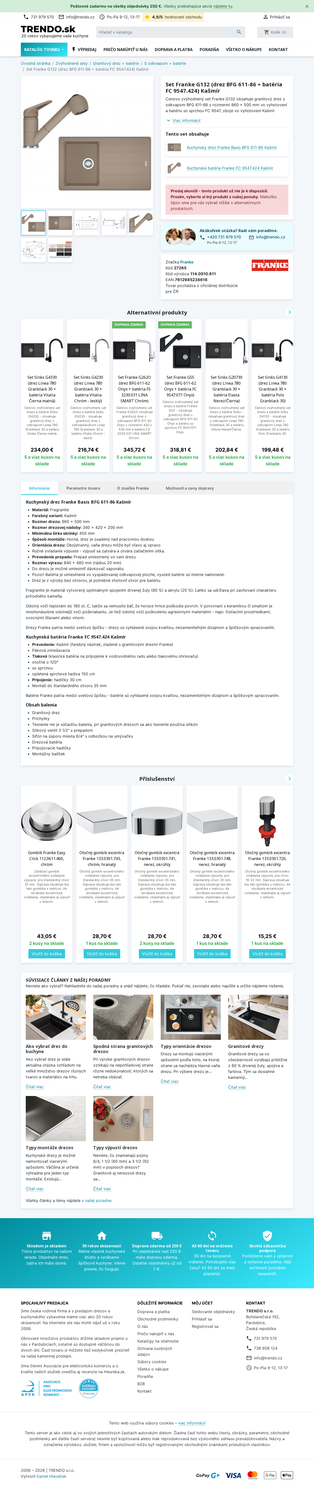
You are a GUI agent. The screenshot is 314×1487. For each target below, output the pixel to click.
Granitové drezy (245, 1046)
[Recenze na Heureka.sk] (89, 1390)
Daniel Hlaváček (51, 1476)
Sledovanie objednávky (213, 1311)
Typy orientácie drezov (186, 1046)
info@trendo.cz (76, 17)
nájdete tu (222, 6)
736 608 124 (265, 1348)
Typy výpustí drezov (115, 1147)
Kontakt (278, 49)
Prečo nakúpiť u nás (126, 49)
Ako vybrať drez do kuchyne (46, 1049)
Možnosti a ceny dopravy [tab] (190, 488)
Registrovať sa (205, 1326)
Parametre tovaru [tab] (83, 488)
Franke (187, 262)
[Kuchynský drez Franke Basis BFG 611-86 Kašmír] (174, 147)
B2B (141, 1383)
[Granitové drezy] (258, 1017)
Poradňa (209, 49)
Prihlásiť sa (202, 1319)
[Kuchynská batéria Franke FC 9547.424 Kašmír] (174, 168)
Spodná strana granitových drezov (123, 1049)
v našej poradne (96, 1200)
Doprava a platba (174, 49)
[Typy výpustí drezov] (123, 1118)
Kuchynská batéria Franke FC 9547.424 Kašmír (230, 168)
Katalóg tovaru (42, 49)
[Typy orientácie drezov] (191, 1017)
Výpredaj (83, 49)
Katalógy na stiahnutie (158, 1341)
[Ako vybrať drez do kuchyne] (56, 1017)
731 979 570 (38, 17)
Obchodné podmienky (157, 1319)
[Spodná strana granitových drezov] (123, 1017)
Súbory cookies (151, 1361)
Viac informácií (186, 120)
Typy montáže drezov (49, 1147)
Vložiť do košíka (47, 953)
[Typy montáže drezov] (56, 1118)
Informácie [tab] (39, 488)
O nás (142, 1326)
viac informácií (191, 1423)
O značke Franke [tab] (133, 488)
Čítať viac (35, 1086)
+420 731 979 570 (224, 237)
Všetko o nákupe (244, 49)
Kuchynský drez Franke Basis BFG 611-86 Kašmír (232, 147)
